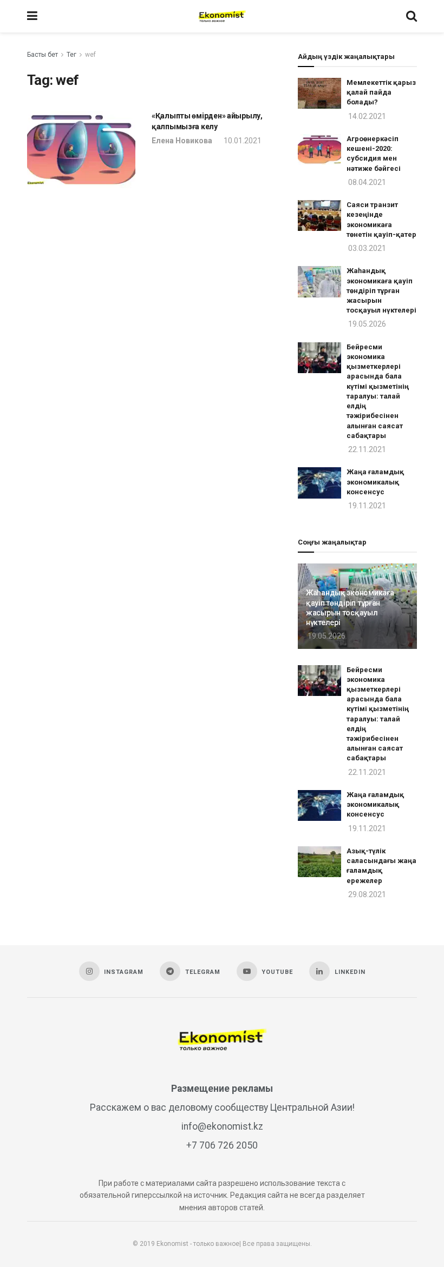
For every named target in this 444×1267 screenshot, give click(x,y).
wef (90, 54)
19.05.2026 (366, 324)
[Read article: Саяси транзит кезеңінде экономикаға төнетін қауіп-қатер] (319, 215)
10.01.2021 (242, 140)
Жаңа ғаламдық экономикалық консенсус (375, 481)
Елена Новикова (182, 140)
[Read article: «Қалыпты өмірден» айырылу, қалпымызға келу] (81, 149)
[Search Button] (411, 16)
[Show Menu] (32, 16)
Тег (71, 54)
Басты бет (42, 54)
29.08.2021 (366, 894)
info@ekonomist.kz (222, 1126)
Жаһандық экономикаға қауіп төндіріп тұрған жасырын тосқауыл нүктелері (381, 290)
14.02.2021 (366, 116)
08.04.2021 (366, 182)
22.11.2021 (366, 449)
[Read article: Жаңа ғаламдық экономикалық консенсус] (319, 482)
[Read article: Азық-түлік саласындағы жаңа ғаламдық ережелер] (319, 861)
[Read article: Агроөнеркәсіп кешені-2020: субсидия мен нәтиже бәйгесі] (319, 149)
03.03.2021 (366, 248)
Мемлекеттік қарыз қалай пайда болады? (381, 92)
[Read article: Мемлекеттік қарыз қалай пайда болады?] (319, 93)
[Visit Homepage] (222, 16)
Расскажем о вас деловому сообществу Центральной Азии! (222, 1107)
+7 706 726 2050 (222, 1145)
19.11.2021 (366, 505)
